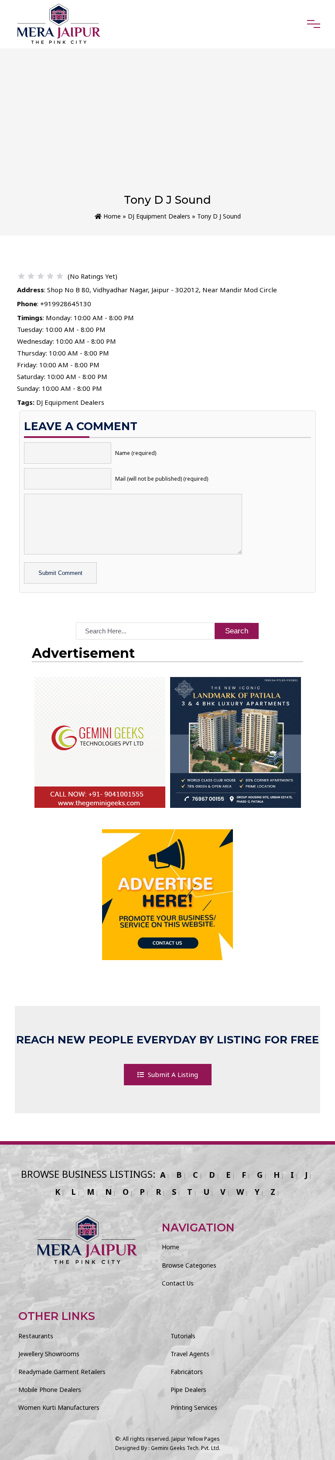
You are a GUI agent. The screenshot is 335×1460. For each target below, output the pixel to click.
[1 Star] (21, 276)
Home (111, 216)
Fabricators (187, 1372)
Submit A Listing (172, 1074)
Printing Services (194, 1407)
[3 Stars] (40, 276)
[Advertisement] (167, 128)
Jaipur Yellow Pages (195, 1439)
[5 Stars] (59, 276)
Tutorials (183, 1336)
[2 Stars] (31, 276)
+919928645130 (65, 303)
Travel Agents (190, 1354)
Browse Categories (189, 1265)
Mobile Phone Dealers (49, 1389)
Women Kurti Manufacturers (58, 1407)
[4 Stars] (50, 276)
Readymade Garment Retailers (62, 1372)
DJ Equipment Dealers (159, 216)
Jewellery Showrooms (48, 1354)
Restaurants (35, 1336)
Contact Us (178, 1283)
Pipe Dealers (188, 1389)
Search (236, 631)
